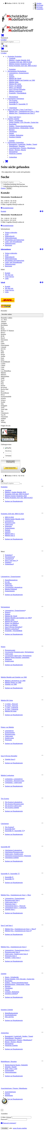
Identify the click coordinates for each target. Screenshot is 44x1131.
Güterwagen (9, 524)
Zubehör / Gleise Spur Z (13, 957)
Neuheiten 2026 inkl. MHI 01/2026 (20, 62)
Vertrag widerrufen (11, 232)
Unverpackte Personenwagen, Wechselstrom (19, 652)
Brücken (12, 130)
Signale (11, 133)
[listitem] (24, 448)
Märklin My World (15, 78)
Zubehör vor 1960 (11, 684)
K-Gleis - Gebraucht (11, 709)
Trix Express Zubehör (12, 807)
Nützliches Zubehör (15, 153)
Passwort (4, 1119)
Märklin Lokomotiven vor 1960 (15, 681)
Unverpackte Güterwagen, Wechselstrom (18, 655)
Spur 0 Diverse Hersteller (17, 89)
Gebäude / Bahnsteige (16, 135)
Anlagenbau (12, 142)
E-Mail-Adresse (6, 1117)
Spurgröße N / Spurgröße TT (18, 104)
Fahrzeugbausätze (10, 1072)
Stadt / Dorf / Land (11, 1068)
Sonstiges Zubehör (15, 137)
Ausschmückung (10, 1092)
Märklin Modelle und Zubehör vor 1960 (22, 80)
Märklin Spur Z (10, 535)
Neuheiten (11, 56)
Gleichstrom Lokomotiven (13, 850)
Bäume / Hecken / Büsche (17, 150)
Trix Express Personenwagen (14, 804)
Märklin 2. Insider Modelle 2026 (19, 60)
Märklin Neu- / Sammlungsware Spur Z (22, 113)
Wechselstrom (12, 71)
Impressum (8, 245)
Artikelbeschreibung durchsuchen (14, 184)
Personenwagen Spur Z (12, 952)
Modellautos (9, 1095)
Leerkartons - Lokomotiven (14, 779)
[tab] (22, 249)
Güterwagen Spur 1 (11, 902)
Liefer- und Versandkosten (13, 241)
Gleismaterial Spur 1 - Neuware (15, 906)
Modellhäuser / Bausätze (17, 146)
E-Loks (7, 582)
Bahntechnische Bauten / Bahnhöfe (16, 1065)
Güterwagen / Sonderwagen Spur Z (16, 954)
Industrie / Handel (10, 1067)
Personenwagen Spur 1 (12, 900)
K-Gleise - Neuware (11, 706)
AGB (6, 234)
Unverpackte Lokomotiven (13, 587)
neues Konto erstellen (20, 1128)
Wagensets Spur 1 (10, 904)
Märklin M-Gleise (10, 711)
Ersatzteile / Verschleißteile (17, 93)
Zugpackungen (10, 528)
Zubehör (11, 119)
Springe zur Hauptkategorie (14, 501)
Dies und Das (9, 1017)
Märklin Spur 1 (10, 533)
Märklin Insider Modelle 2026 (14, 519)
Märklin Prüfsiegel (11, 589)
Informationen (6, 249)
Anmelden (39, 9)
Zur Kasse (40, 5)
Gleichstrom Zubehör (12, 857)
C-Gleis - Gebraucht (11, 707)
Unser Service (9, 276)
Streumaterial (13, 152)
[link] (22, 35)
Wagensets (8, 526)
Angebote (12, 58)
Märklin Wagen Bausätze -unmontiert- (17, 657)
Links (7, 278)
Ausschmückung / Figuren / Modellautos (22, 148)
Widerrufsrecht (9, 236)
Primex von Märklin (15, 86)
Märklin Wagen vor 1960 (13, 682)
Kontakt (3, 211)
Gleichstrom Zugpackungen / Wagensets (18, 856)
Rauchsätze (12, 124)
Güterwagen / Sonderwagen (14, 854)
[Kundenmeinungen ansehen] (10, 472)
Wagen (11, 75)
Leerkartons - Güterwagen (13, 782)
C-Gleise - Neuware (11, 704)
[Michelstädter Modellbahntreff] (4, 46)
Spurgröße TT (9, 879)
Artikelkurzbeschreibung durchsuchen (15, 186)
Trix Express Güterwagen (13, 806)
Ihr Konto (39, 7)
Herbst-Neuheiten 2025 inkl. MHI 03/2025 (23, 65)
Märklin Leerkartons (15, 91)
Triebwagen (9, 585)
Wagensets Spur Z (11, 956)
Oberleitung (13, 131)
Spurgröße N (9, 877)
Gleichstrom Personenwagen (14, 852)
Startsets (11, 76)
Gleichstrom (12, 98)
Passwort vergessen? (9, 1123)
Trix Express (13, 100)
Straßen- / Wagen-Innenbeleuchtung (20, 126)
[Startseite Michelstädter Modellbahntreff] (17, 21)
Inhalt (3, 282)
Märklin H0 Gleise (15, 84)
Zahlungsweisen (10, 243)
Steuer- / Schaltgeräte (16, 120)
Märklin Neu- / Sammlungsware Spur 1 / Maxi (24, 111)
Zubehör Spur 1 (10, 909)
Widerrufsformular (11, 238)
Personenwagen (10, 523)
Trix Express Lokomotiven (13, 802)
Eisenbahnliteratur (11, 1015)
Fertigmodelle (9, 1070)
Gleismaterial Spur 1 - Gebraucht (15, 907)
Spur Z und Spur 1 (14, 109)
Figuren (7, 1093)
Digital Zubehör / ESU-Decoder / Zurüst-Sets (23, 122)
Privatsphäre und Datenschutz (14, 240)
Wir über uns (9, 275)
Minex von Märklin (15, 87)
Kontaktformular (7, 208)
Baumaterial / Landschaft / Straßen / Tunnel (23, 144)
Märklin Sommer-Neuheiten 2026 (20, 64)
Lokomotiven (9, 521)
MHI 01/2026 (9, 517)
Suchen (39, 3)
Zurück (3, 188)
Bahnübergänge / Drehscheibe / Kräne (21, 128)
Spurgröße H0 (13, 102)
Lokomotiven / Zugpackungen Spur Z (17, 950)
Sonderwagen (9, 661)
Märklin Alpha (13, 82)
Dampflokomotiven (11, 580)
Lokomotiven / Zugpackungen (19, 73)
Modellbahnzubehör (11, 1013)
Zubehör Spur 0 (10, 759)
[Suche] (6, 46)
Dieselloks (8, 584)
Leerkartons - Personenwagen (14, 781)
